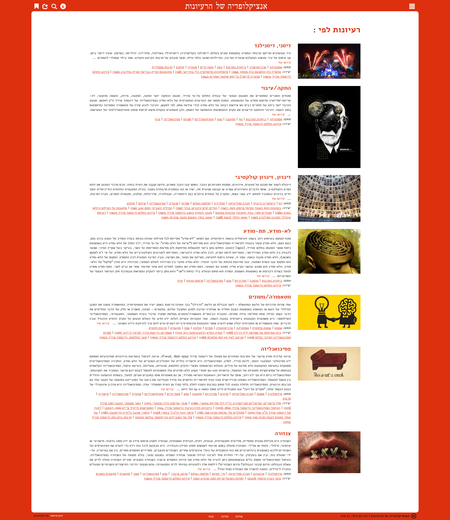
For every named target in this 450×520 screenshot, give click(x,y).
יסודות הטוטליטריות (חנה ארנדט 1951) (218, 478)
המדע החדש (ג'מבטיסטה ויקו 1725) (198, 332)
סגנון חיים (207, 67)
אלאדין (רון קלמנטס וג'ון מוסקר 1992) (256, 72)
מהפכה (254, 280)
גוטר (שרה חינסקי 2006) (264, 478)
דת (280, 203)
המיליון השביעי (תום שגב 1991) (151, 208)
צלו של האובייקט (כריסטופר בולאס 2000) (163, 417)
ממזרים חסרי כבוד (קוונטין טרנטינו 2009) (243, 212)
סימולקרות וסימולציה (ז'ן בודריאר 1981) (201, 72)
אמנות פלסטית (261, 328)
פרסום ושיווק (194, 280)
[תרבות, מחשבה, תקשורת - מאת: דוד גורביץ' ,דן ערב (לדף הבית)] (226, 6)
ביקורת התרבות (236, 67)
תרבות (287, 398)
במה (219, 67)
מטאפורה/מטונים (270, 296)
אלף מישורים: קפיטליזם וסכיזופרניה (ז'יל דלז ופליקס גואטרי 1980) (236, 403)
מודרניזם (240, 280)
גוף (241, 119)
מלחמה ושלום (201, 203)
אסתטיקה (276, 67)
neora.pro (56, 515)
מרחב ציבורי (179, 473)
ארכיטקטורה (257, 67)
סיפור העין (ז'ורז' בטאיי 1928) (173, 412)
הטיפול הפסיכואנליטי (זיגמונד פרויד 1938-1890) (247, 408)
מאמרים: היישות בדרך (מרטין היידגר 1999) (143, 332)
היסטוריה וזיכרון (264, 203)
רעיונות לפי (338, 29)
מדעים (224, 394)
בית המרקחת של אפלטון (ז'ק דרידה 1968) (253, 332)
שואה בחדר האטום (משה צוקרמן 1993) (186, 217)
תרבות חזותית (158, 328)
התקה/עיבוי (276, 88)
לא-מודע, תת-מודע (267, 231)
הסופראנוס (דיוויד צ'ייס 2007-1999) (129, 408)
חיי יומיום (218, 473)
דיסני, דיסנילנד (272, 45)
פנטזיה (192, 67)
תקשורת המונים (106, 473)
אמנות (278, 328)
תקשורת (175, 328)
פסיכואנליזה (172, 119)
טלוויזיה (219, 203)
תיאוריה (103, 394)
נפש (219, 119)
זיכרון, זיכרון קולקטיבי (263, 177)
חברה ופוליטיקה (239, 203)
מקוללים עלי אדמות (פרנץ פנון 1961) (220, 412)
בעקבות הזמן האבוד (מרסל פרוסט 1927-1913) (251, 208)
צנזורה (283, 433)
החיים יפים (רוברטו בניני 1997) (196, 208)
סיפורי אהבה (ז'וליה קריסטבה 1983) (125, 412)
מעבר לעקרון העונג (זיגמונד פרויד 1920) (185, 212)
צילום (142, 203)
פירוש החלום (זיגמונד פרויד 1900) (258, 124)
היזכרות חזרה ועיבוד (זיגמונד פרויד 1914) (184, 408)
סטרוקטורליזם (204, 119)
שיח (157, 119)
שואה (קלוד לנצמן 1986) (232, 217)
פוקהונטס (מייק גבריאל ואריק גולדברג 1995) (142, 72)
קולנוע (180, 67)
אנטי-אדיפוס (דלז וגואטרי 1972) (166, 403)
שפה (187, 328)
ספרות (187, 119)
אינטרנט (258, 473)
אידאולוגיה (275, 394)
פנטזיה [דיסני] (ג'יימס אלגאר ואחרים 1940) (230, 76)
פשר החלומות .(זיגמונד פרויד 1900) (123, 337)
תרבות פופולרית (162, 67)
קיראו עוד (284, 62)
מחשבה (230, 119)
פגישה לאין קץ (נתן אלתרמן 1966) (221, 337)
